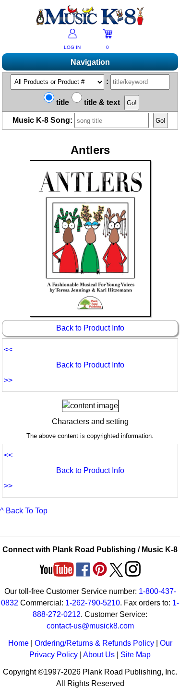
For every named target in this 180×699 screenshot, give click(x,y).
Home (18, 643)
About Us (99, 655)
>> (8, 380)
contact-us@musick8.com (90, 626)
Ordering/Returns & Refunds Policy (94, 643)
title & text (101, 102)
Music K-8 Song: (43, 120)
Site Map (135, 655)
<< (9, 349)
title (61, 102)
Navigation (90, 62)
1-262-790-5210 (92, 603)
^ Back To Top (24, 511)
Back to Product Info (90, 328)
